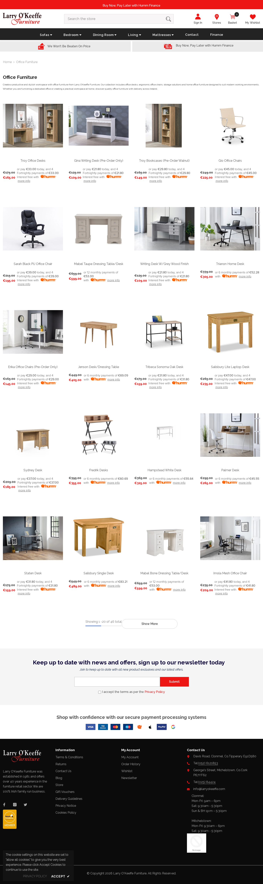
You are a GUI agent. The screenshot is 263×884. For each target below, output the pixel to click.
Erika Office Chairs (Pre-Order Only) (33, 367)
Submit (174, 681)
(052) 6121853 (208, 763)
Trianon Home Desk (230, 264)
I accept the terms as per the (133, 692)
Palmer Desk (230, 470)
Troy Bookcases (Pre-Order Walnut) (164, 160)
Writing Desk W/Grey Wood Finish (164, 264)
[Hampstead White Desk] (164, 435)
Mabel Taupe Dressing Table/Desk (98, 264)
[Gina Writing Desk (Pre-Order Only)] (99, 126)
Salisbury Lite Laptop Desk (230, 367)
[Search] (119, 19)
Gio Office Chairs (230, 160)
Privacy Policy (155, 692)
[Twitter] (25, 804)
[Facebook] (4, 804)
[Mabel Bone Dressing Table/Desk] (164, 538)
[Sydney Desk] (33, 435)
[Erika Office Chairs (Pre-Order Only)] (33, 332)
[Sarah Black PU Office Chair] (33, 229)
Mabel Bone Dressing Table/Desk (164, 573)
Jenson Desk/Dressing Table (98, 367)
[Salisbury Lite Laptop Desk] (230, 332)
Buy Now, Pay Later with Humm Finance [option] (131, 5)
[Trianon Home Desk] (230, 229)
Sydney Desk (32, 470)
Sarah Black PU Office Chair (33, 264)
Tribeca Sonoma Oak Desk (164, 367)
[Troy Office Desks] (33, 126)
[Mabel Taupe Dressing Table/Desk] (99, 229)
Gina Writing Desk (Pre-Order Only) (98, 160)
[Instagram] (15, 804)
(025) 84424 (207, 782)
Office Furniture (27, 62)
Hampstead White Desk (164, 470)
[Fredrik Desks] (99, 435)
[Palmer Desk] (230, 435)
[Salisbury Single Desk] (99, 538)
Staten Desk (33, 573)
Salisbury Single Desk (99, 573)
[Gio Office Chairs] (230, 126)
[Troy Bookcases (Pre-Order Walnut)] (164, 126)
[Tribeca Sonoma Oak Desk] (164, 332)
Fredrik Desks (98, 470)
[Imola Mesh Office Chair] (230, 538)
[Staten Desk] (33, 538)
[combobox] (113, 18)
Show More (150, 624)
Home (7, 62)
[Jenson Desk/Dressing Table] (99, 332)
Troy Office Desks (32, 160)
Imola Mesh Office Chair (230, 573)
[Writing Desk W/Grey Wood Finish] (164, 229)
